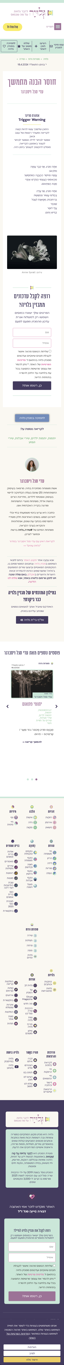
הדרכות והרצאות (51, 1054)
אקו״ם (31, 574)
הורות (51, 846)
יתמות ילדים (39, 438)
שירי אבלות (22, 438)
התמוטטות (44, 710)
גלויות (51, 975)
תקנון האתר (30, 560)
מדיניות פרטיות (36, 1274)
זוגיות (51, 812)
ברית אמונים (12, 846)
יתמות (52, 438)
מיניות (12, 812)
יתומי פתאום (32, 704)
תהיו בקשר (32, 1052)
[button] (57, 26)
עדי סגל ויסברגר (32, 92)
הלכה (32, 812)
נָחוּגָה (32, 846)
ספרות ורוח (44, 663)
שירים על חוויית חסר (44, 722)
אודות (32, 979)
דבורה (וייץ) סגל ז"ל (32, 1211)
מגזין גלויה (40, 563)
